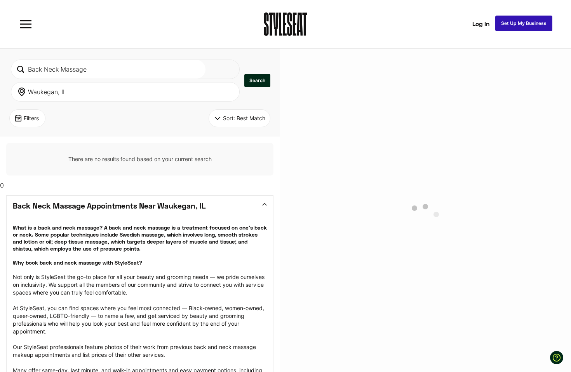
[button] (257, 80)
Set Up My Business (524, 23)
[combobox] (108, 69)
